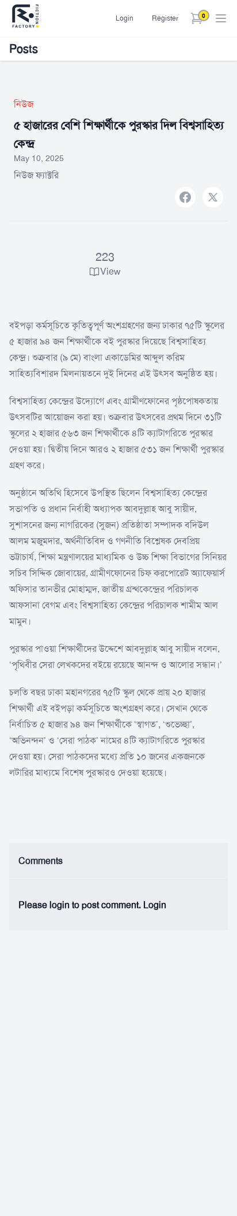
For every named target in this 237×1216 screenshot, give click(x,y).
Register (165, 18)
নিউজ (23, 104)
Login (124, 18)
